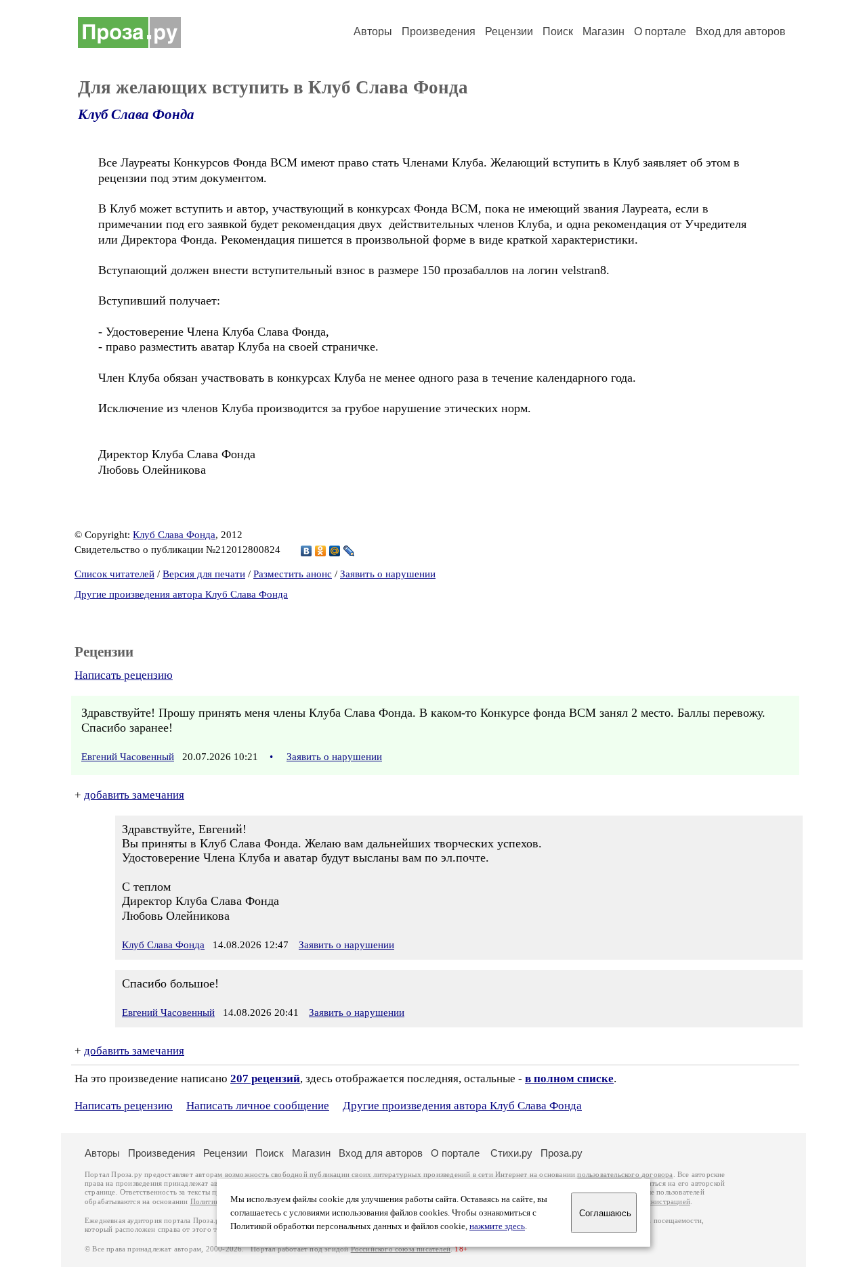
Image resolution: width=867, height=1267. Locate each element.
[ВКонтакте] (306, 551)
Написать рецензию (124, 675)
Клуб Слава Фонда (136, 114)
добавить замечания (134, 794)
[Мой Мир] (335, 551)
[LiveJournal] (349, 551)
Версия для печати (204, 574)
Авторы (373, 31)
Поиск (558, 31)
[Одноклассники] (321, 551)
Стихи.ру (511, 1153)
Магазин (604, 31)
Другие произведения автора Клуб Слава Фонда (181, 594)
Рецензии (509, 31)
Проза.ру (562, 1153)
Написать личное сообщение (257, 1105)
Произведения (438, 31)
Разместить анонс (292, 574)
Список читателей (114, 574)
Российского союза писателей (400, 1249)
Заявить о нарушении (388, 574)
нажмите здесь (497, 1226)
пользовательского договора (625, 1174)
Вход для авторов (741, 31)
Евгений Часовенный (127, 756)
